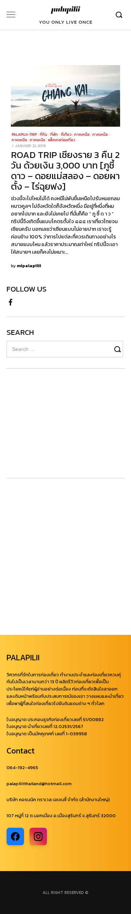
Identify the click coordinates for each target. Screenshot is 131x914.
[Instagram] (38, 836)
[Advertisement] (50, 423)
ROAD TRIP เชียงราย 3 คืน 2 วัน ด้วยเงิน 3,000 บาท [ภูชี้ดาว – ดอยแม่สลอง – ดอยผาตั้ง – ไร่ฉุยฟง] (65, 170)
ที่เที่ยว (66, 134)
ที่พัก (54, 134)
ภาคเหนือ (82, 134)
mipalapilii (29, 265)
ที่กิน (43, 134)
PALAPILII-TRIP (24, 134)
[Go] (120, 14)
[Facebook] (10, 301)
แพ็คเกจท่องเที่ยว (61, 140)
